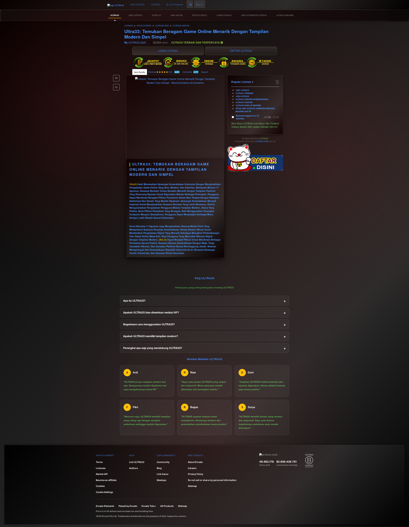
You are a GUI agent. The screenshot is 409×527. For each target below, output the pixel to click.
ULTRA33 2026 (162, 25)
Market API (102, 474)
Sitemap (192, 486)
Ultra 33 (163, 239)
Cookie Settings (104, 492)
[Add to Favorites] (116, 78)
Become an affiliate (106, 480)
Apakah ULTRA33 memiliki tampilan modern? (204, 336)
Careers (192, 468)
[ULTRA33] (397, 15)
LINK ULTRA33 (135, 15)
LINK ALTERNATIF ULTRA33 (254, 15)
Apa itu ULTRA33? (204, 300)
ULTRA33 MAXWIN (284, 15)
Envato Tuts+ (149, 506)
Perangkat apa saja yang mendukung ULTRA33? (204, 348)
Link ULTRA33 (136, 462)
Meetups (161, 480)
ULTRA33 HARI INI (181, 25)
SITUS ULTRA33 (199, 15)
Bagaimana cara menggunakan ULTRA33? (204, 324)
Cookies (100, 486)
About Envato (195, 462)
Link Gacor (163, 474)
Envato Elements (105, 506)
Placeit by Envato (128, 506)
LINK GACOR (176, 15)
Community (163, 462)
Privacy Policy (195, 474)
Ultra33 (133, 184)
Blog (159, 468)
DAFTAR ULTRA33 (241, 51)
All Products (167, 506)
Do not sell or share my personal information (212, 480)
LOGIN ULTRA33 (224, 15)
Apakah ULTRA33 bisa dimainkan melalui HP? (204, 312)
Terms (99, 462)
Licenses (101, 468)
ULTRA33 (114, 15)
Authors (133, 468)
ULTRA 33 (156, 15)
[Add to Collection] (116, 87)
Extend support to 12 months (257, 117)
